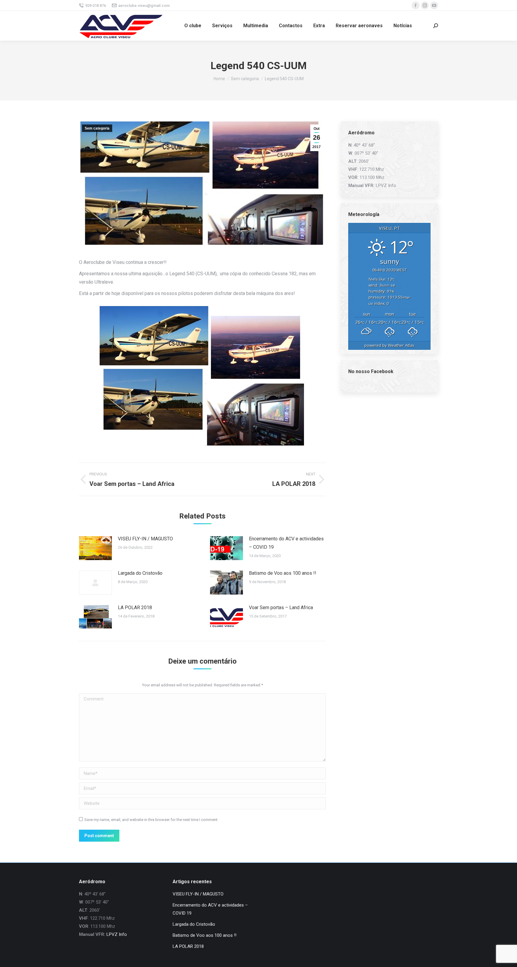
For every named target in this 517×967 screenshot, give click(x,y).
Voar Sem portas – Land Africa (281, 607)
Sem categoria (97, 128)
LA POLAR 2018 (135, 607)
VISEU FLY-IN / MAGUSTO (145, 539)
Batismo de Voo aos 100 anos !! (282, 573)
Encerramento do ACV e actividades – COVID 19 (286, 543)
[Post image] (95, 548)
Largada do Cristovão (140, 573)
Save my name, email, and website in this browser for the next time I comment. (151, 819)
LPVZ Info (386, 185)
